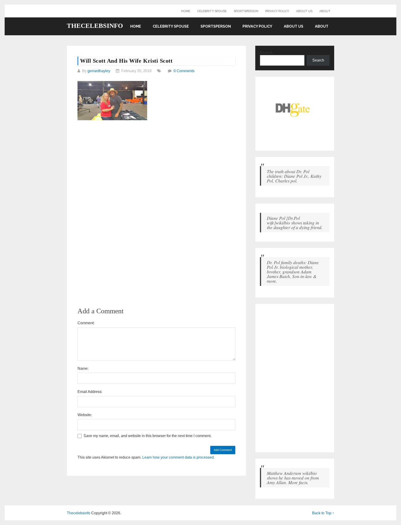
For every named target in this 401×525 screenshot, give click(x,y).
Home (185, 11)
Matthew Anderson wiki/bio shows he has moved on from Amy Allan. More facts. (293, 477)
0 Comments (184, 71)
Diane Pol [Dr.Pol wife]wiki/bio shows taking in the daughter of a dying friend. (295, 222)
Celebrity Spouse (212, 11)
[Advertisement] (156, 159)
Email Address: (90, 392)
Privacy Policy (277, 11)
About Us (304, 11)
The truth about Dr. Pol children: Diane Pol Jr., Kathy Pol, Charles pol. (294, 176)
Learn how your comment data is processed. (178, 457)
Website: (85, 415)
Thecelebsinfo (95, 26)
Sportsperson (246, 11)
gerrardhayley (98, 71)
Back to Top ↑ (323, 513)
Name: (83, 368)
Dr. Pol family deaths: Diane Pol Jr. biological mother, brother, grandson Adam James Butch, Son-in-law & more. (293, 271)
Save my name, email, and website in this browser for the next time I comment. (147, 436)
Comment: (86, 323)
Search (266, 53)
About (325, 11)
